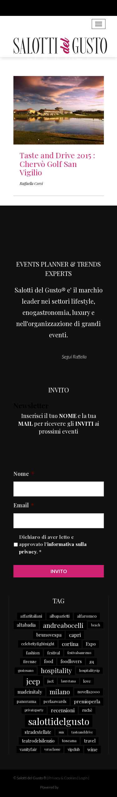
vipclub (74, 749)
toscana (69, 740)
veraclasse (52, 749)
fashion (33, 652)
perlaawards (55, 701)
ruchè (87, 710)
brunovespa (48, 635)
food (48, 661)
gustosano (25, 670)
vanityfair (28, 749)
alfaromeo (87, 616)
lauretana (68, 681)
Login (83, 778)
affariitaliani (31, 616)
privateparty (34, 710)
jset (50, 681)
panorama (26, 701)
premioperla (87, 701)
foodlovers (71, 661)
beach (95, 625)
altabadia (26, 625)
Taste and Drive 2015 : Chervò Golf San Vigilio (57, 163)
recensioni (63, 710)
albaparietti (60, 616)
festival (53, 652)
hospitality (56, 670)
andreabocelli (63, 625)
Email (23, 505)
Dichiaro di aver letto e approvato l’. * (53, 544)
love (87, 681)
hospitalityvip (89, 670)
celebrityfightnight (37, 643)
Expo (91, 644)
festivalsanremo (79, 652)
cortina (70, 643)
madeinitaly (29, 692)
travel (89, 741)
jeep (33, 681)
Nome (23, 473)
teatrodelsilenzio (38, 741)
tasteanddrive (82, 732)
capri (75, 634)
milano (60, 691)
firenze (30, 661)
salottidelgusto (58, 721)
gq (91, 661)
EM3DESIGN (75, 788)
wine (92, 749)
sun (61, 732)
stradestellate (38, 732)
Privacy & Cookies (62, 778)
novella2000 (88, 691)
